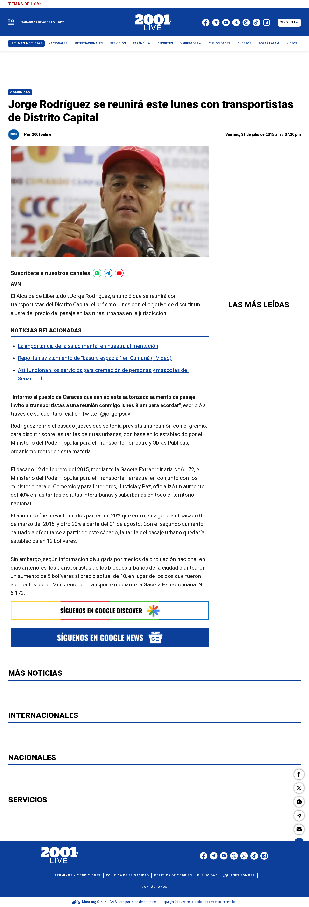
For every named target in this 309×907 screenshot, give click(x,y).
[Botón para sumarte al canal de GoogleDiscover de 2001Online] (110, 610)
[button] (299, 774)
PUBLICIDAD (207, 875)
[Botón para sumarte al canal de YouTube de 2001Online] (119, 273)
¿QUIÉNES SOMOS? (238, 875)
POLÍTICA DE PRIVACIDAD (127, 875)
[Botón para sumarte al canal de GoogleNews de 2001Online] (110, 637)
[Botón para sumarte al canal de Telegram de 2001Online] (108, 273)
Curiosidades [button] (219, 43)
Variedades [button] (189, 43)
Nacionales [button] (58, 43)
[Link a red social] (203, 856)
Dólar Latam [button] (269, 43)
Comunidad (20, 92)
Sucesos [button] (244, 43)
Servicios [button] (118, 43)
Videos (292, 43)
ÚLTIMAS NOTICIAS (26, 43)
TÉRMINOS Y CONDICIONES (77, 875)
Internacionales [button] (89, 43)
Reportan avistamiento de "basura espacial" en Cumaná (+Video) (95, 358)
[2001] (153, 22)
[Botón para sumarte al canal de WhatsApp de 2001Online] (97, 273)
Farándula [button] (141, 43)
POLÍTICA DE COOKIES (173, 875)
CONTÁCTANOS (154, 887)
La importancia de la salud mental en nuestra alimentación (88, 346)
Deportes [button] (165, 43)
